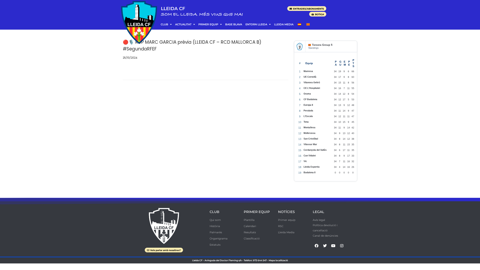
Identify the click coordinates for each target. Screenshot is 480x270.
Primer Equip (208, 24)
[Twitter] (325, 246)
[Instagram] (342, 246)
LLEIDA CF (173, 8)
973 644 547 (260, 260)
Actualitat (183, 24)
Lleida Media (283, 24)
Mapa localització (278, 260)
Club (164, 24)
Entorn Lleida (256, 24)
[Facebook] (316, 246)
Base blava (233, 24)
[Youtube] (333, 246)
